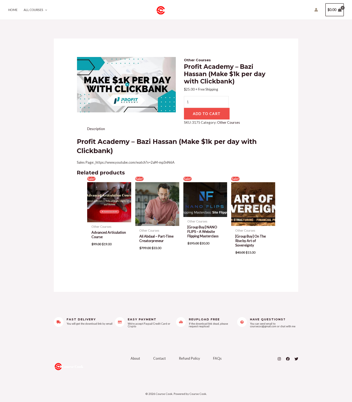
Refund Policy (189, 358)
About (135, 358)
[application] (45, 10)
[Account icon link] (316, 10)
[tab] (96, 129)
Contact (159, 358)
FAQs (217, 358)
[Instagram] (279, 359)
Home (13, 10)
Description (96, 129)
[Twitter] (296, 359)
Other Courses (197, 60)
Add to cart (207, 114)
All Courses (33, 10)
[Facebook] (288, 359)
